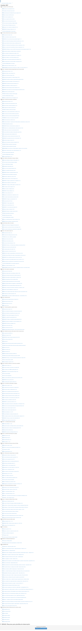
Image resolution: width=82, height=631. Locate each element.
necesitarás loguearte (44, 627)
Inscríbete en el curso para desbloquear (41, 628)
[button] (0, 0)
